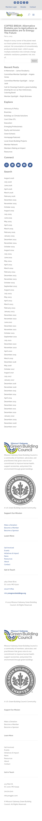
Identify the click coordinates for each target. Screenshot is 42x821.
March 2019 (8, 358)
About (6, 562)
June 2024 (8, 257)
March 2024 (8, 268)
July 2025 (8, 214)
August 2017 (9, 373)
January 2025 (9, 236)
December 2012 (10, 405)
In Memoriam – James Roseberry (16, 71)
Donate (23, 7)
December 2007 (10, 427)
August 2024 (9, 250)
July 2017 (7, 376)
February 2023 (9, 308)
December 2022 (10, 315)
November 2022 (10, 319)
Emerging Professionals (13, 127)
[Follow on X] (27, 2)
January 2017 (9, 380)
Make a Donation (10, 525)
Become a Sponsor (11, 531)
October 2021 (9, 333)
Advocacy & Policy (11, 109)
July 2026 (8, 182)
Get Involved (9, 548)
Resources (8, 152)
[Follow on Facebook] (24, 2)
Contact (33, 7)
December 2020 (10, 344)
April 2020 (8, 351)
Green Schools (9, 134)
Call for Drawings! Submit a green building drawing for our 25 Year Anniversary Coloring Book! (20, 90)
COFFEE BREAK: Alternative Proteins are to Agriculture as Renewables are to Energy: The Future (20, 29)
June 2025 (8, 218)
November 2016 (10, 387)
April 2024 (8, 265)
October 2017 (9, 369)
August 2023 (9, 290)
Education (8, 123)
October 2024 (9, 247)
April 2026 (8, 189)
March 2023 (8, 304)
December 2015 (10, 391)
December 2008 (10, 423)
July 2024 (8, 254)
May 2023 (8, 297)
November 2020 (10, 348)
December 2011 (10, 409)
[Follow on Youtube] (21, 2)
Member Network (11, 145)
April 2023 (8, 301)
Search (34, 61)
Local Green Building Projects (15, 141)
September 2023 (10, 286)
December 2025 (10, 200)
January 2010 (9, 416)
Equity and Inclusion (12, 130)
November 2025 (10, 203)
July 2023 (8, 294)
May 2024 (8, 261)
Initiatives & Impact (11, 553)
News (6, 556)
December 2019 (10, 355)
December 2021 (10, 326)
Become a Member (11, 528)
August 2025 (9, 211)
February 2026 (9, 196)
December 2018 (10, 362)
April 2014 (8, 398)
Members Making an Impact (14, 148)
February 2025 (9, 232)
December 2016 (10, 384)
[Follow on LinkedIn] (18, 2)
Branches (7, 112)
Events (6, 551)
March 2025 (8, 229)
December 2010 (10, 412)
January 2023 (9, 312)
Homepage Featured (12, 137)
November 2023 (10, 279)
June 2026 (8, 185)
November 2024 (10, 243)
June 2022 (8, 322)
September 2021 (10, 337)
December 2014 (10, 394)
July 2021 (7, 340)
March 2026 (8, 193)
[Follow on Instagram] (15, 2)
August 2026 (9, 178)
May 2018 (8, 366)
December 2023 (10, 275)
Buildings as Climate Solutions (16, 116)
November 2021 (10, 330)
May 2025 (8, 221)
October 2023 (9, 283)
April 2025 (8, 225)
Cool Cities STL (10, 119)
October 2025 (9, 207)
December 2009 (10, 420)
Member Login (11, 7)
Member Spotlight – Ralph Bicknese (18, 96)
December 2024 (10, 239)
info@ (15, 593)
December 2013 (10, 402)
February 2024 (9, 272)
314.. (9, 589)
